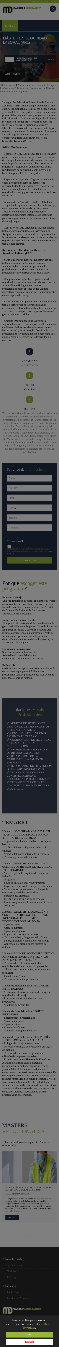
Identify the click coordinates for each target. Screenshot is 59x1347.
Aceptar (29, 1334)
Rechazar (29, 1341)
